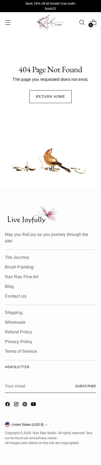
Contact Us (15, 296)
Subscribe (85, 386)
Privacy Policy (18, 341)
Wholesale (15, 322)
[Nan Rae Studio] (50, 22)
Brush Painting (19, 267)
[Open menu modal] (7, 22)
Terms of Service (21, 351)
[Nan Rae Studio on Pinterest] (25, 405)
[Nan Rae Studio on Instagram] (16, 405)
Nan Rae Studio (44, 433)
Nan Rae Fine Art (21, 276)
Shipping (13, 312)
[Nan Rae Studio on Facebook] (8, 405)
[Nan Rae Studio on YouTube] (34, 405)
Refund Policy (18, 332)
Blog (9, 286)
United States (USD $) (27, 424)
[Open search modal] (81, 22)
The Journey (17, 257)
